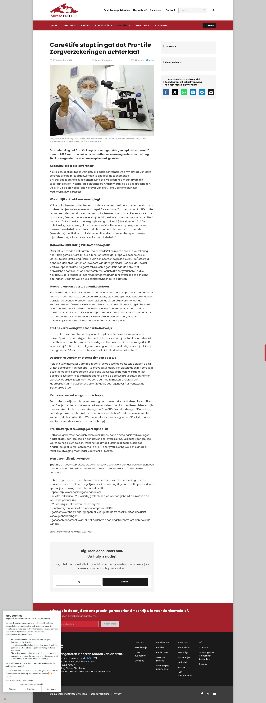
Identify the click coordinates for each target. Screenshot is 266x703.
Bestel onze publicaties (117, 10)
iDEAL (90, 658)
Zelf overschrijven (185, 674)
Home (54, 25)
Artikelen (122, 25)
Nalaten (182, 667)
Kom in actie (102, 25)
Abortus (150, 60)
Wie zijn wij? (141, 647)
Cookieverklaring (100, 694)
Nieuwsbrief (140, 10)
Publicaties (162, 652)
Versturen (110, 623)
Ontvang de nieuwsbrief (162, 667)
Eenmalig (183, 652)
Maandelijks (184, 657)
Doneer (209, 25)
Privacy (203, 664)
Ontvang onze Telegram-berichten (206, 656)
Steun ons (141, 25)
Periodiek (183, 662)
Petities (85, 25)
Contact (170, 10)
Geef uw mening (160, 659)
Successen (156, 10)
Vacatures (161, 25)
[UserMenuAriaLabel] (213, 10)
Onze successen (140, 654)
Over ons (68, 25)
